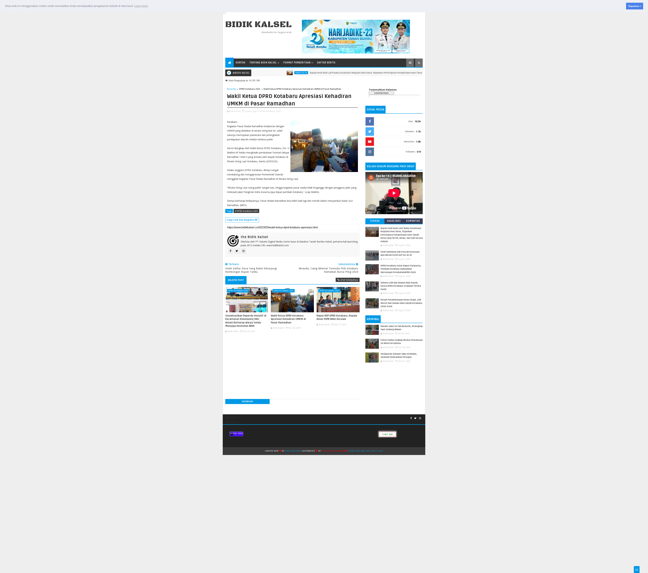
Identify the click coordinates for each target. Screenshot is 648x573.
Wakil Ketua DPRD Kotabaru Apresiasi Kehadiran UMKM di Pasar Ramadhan (288, 319)
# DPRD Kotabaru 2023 (246, 210)
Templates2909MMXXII (332, 451)
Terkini (375, 221)
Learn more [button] (141, 6)
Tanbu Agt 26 (278, 72)
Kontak (240, 62)
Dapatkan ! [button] (634, 6)
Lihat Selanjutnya (349, 279)
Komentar (413, 221)
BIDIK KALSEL (258, 24)
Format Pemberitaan (296, 62)
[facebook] (411, 418)
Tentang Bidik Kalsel (263, 62)
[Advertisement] (292, 344)
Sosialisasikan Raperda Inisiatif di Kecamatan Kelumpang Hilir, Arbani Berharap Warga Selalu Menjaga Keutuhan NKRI (245, 320)
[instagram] (420, 418)
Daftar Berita (326, 62)
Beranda (231, 88)
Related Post (236, 280)
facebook (247, 401)
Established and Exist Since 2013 (365, 451)
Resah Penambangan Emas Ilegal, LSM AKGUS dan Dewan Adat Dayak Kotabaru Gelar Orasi (401, 303)
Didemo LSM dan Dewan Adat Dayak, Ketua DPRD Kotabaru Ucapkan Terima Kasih (401, 286)
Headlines (394, 221)
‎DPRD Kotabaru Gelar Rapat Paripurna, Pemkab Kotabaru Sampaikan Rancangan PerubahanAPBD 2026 (401, 269)
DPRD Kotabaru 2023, (270, 111)
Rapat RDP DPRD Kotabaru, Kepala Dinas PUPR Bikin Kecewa (337, 317)
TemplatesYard (293, 451)
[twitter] (415, 418)
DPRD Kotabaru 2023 (249, 88)
